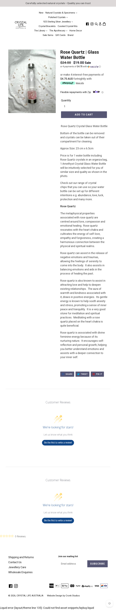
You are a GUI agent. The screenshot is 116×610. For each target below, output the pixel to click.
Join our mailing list (68, 556)
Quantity (66, 100)
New (41, 12)
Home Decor (75, 30)
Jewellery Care (17, 567)
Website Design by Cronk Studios (63, 595)
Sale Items (48, 35)
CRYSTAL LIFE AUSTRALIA (30, 595)
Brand (70, 35)
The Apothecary (57, 30)
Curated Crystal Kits (67, 26)
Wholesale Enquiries (20, 572)
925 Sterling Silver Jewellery (57, 21)
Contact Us (15, 562)
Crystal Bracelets (47, 26)
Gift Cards (60, 35)
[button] (84, 66)
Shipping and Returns (21, 557)
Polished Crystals (57, 17)
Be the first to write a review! (58, 442)
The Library (40, 30)
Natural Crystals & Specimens (60, 12)
